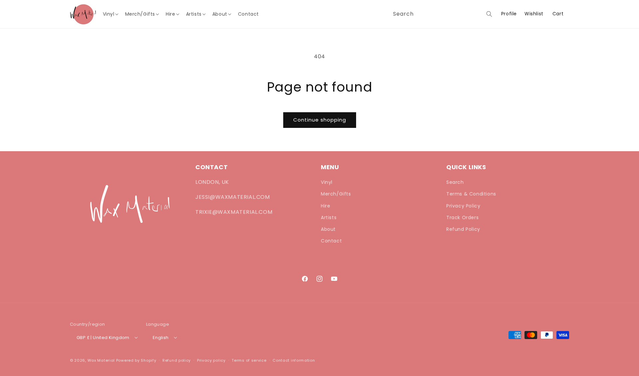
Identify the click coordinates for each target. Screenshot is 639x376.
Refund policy (176, 360)
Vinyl (326, 182)
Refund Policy (463, 229)
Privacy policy (211, 360)
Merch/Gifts (336, 193)
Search (455, 182)
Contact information (294, 360)
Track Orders (462, 217)
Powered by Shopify (136, 360)
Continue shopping (319, 119)
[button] (112, 14)
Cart (557, 13)
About (328, 229)
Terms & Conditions (471, 193)
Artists (328, 217)
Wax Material (101, 360)
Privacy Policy (463, 205)
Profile (509, 14)
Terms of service (249, 360)
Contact (331, 240)
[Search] (489, 14)
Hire (325, 205)
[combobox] (441, 14)
